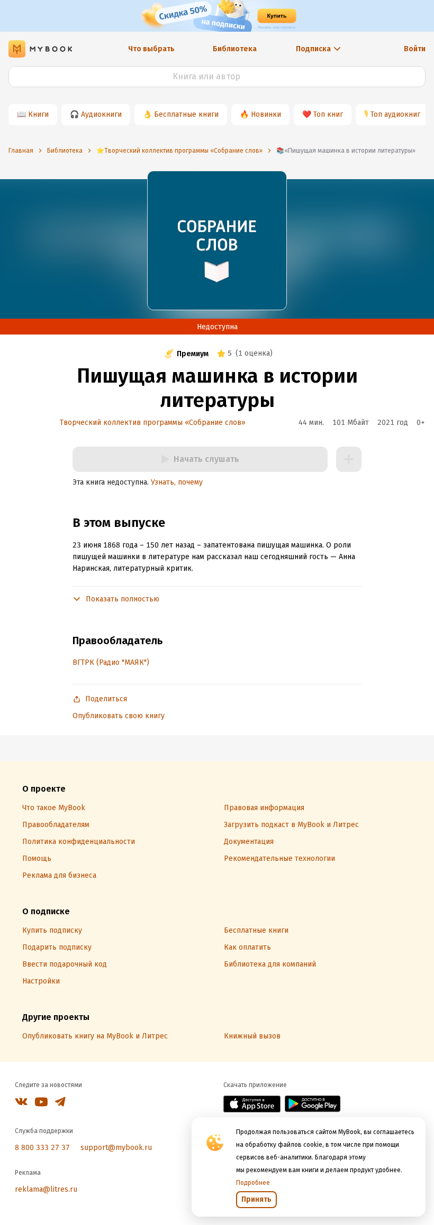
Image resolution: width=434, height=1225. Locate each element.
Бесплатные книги (186, 114)
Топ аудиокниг (395, 114)
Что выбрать (151, 48)
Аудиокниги (101, 114)
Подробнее (253, 1182)
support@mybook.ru (116, 1147)
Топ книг (328, 114)
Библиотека (235, 48)
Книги (38, 114)
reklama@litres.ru (46, 1189)
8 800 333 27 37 (42, 1147)
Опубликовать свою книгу (119, 715)
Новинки (266, 114)
